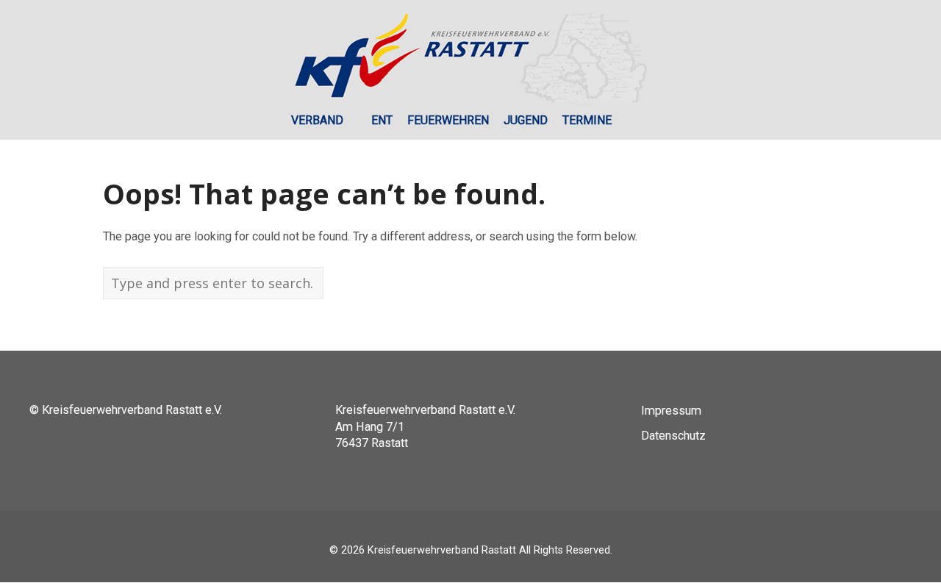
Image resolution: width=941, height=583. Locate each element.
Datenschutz (673, 436)
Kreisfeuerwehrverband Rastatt (442, 550)
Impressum (671, 411)
